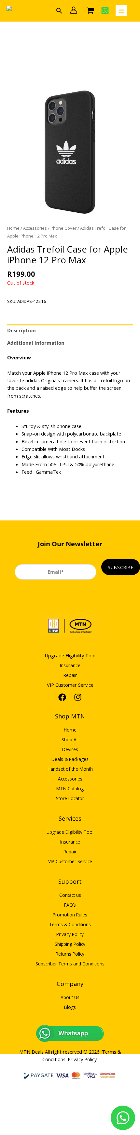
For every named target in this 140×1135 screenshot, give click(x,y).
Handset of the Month (70, 769)
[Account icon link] (73, 10)
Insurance (70, 665)
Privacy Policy (70, 934)
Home (13, 228)
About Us (70, 997)
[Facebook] (62, 697)
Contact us (70, 895)
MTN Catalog (70, 788)
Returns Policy (70, 954)
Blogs (70, 1007)
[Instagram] (78, 697)
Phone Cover (63, 228)
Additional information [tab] (35, 342)
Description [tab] (21, 330)
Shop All (70, 739)
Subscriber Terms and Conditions (70, 964)
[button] (59, 11)
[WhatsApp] (105, 11)
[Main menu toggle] (121, 11)
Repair (70, 675)
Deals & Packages (70, 759)
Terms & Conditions (70, 924)
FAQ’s (70, 905)
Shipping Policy (70, 944)
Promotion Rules (70, 915)
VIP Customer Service (70, 685)
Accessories (35, 228)
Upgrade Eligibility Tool (70, 655)
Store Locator (70, 798)
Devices (70, 749)
